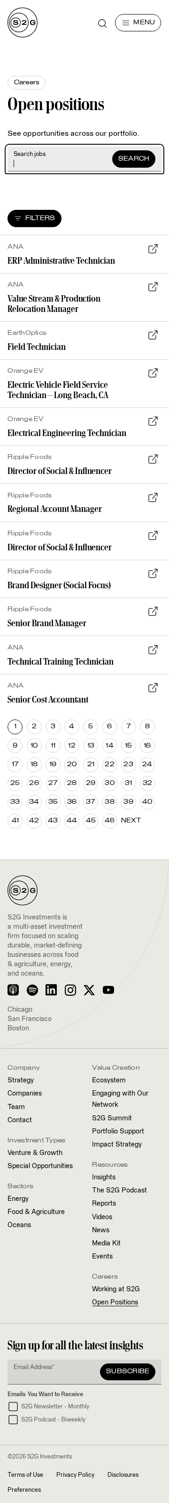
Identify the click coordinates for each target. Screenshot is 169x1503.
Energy (18, 1199)
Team (16, 1107)
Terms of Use (25, 1475)
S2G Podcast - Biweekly (53, 1420)
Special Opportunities (40, 1166)
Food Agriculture (36, 1212)
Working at (116, 1289)
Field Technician (37, 346)
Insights (103, 1177)
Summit (112, 1118)
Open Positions (115, 1302)
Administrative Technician (61, 260)
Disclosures (123, 1475)
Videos (102, 1217)
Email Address (34, 1367)
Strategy (21, 1080)
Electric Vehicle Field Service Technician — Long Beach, (58, 389)
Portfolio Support (118, 1131)
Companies (25, 1093)
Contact (20, 1120)
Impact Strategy (117, 1144)
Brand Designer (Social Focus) (59, 585)
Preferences (24, 1490)
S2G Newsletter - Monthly (55, 1407)
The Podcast (119, 1190)
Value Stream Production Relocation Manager (54, 303)
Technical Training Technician (61, 661)
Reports (104, 1203)
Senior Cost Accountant (48, 699)
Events (102, 1256)
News (100, 1230)
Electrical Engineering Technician (67, 432)
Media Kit (106, 1243)
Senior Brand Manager (47, 623)
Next (131, 821)
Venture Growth (35, 1153)
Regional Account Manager (55, 508)
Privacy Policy (75, 1475)
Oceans (19, 1225)
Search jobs (30, 154)
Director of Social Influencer (60, 470)
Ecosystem (109, 1080)
